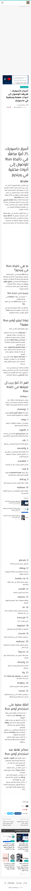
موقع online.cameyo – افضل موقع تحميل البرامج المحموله (8, 825)
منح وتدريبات (19, 884)
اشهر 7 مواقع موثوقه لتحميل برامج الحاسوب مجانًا (22, 825)
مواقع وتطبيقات (24, 87)
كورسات (26, 843)
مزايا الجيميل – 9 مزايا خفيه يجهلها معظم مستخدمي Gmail (16, 802)
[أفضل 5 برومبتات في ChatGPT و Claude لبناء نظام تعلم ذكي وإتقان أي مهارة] (9, 859)
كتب (5, 884)
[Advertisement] (15, 24)
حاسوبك (22, 807)
